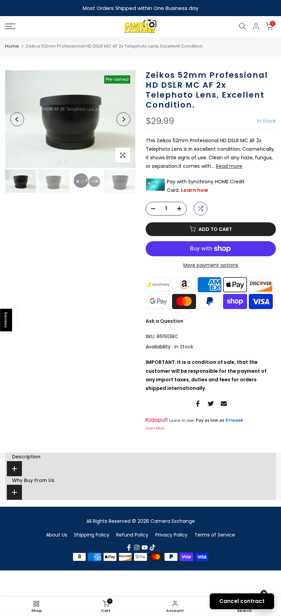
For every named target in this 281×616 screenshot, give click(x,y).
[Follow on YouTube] (145, 547)
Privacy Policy (171, 534)
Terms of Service (214, 534)
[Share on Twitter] (211, 403)
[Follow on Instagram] (137, 547)
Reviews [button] (6, 320)
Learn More (155, 427)
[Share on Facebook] (198, 403)
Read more (229, 165)
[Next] (123, 118)
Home (12, 45)
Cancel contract (242, 601)
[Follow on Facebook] (129, 547)
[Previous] (17, 118)
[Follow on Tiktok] (152, 547)
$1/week (234, 419)
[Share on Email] (224, 403)
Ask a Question (164, 320)
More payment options (210, 264)
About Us (56, 534)
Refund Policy (132, 534)
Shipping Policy (91, 534)
